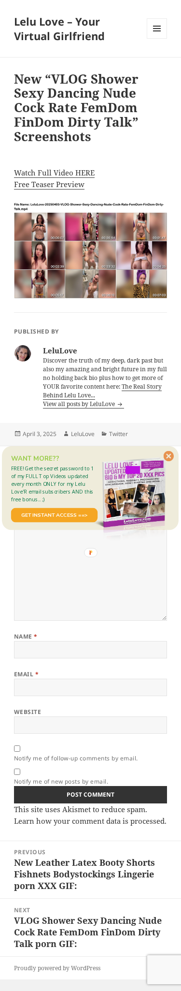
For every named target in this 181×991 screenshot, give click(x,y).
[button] (54, 484)
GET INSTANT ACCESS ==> (54, 515)
